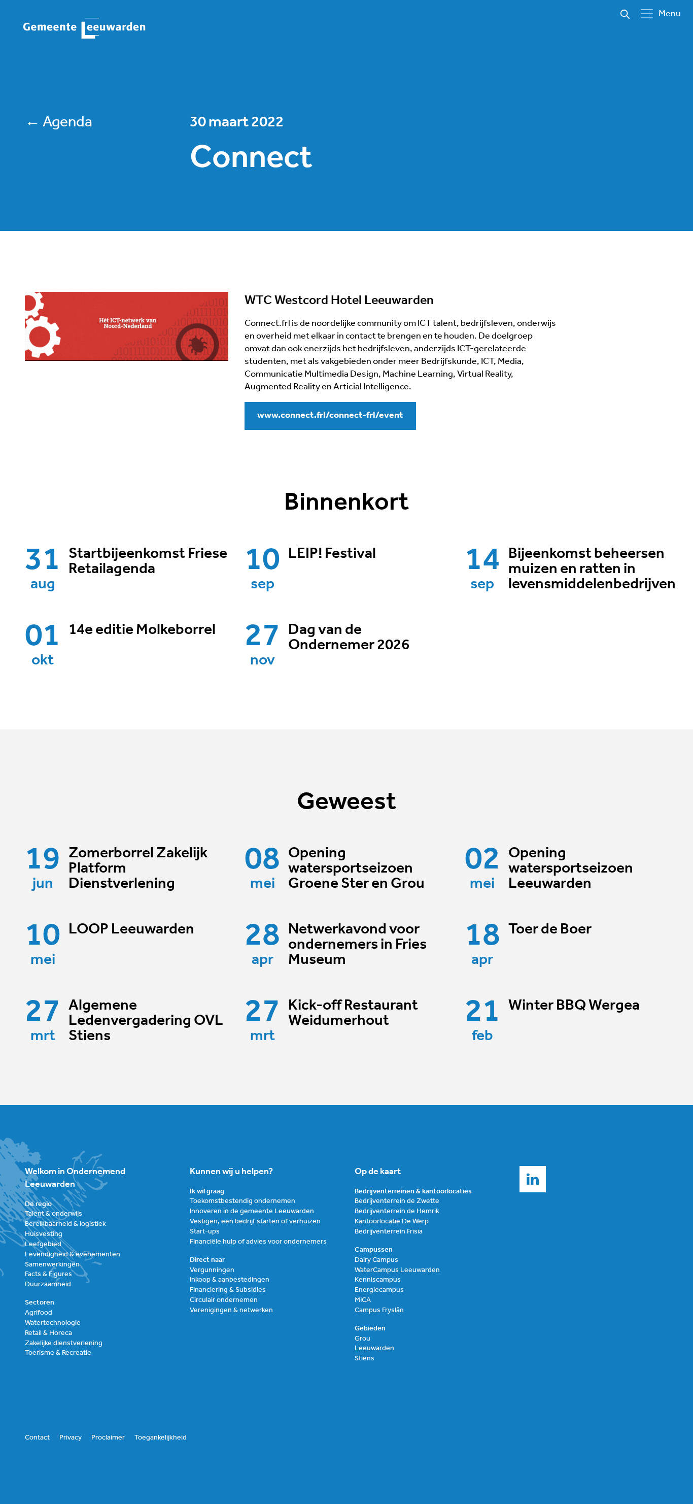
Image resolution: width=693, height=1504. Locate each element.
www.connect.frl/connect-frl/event (330, 415)
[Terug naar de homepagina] (84, 29)
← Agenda (58, 122)
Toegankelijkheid (160, 1438)
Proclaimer (108, 1438)
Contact (37, 1438)
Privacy (70, 1438)
